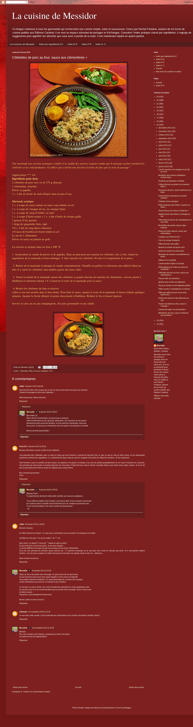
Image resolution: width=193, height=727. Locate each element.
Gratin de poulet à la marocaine (171, 251)
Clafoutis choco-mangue (168, 201)
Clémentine (24, 371)
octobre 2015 (164, 135)
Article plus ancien (136, 687)
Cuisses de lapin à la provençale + (172, 309)
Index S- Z (101, 44)
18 (158, 114)
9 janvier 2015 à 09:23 (37, 446)
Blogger (128, 708)
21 (158, 104)
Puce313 (23, 446)
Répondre (23, 401)
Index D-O (72, 44)
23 (158, 97)
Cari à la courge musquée (169, 240)
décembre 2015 (165, 128)
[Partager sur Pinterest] (55, 367)
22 (158, 100)
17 (158, 118)
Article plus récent (20, 687)
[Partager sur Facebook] (52, 367)
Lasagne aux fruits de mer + (169, 237)
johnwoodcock (109, 708)
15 (158, 125)
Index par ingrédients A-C (51, 44)
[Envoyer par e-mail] (44, 367)
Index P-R (86, 44)
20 (158, 107)
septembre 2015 (165, 138)
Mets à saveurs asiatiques (38, 371)
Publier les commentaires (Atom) (36, 692)
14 (158, 320)
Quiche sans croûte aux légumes (171, 282)
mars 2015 (163, 159)
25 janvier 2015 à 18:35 (34, 524)
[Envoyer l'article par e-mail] (39, 367)
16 (158, 121)
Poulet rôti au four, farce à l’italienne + (173, 211)
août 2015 (163, 142)
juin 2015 (163, 149)
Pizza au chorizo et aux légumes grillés (174, 285)
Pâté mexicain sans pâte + (169, 244)
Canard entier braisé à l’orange (171, 264)
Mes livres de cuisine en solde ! (169, 72)
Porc (51, 371)
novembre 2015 (165, 131)
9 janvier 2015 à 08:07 (48, 412)
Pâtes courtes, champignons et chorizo (174, 289)
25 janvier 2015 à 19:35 (41, 571)
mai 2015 (163, 152)
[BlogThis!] (47, 367)
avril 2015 (163, 156)
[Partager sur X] (50, 367)
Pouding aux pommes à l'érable (171, 181)
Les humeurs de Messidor (22, 44)
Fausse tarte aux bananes (169, 278)
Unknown (23, 612)
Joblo (21, 386)
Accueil (78, 687)
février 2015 (164, 163)
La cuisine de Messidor (54, 15)
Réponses (26, 407)
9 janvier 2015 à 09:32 (48, 490)
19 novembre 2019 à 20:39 (43, 628)
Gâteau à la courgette (167, 260)
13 (158, 324)
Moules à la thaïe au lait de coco (171, 247)
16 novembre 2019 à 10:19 (39, 612)
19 (158, 111)
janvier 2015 (164, 166)
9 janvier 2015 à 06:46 (34, 386)
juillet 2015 (163, 145)
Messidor (31, 412)
